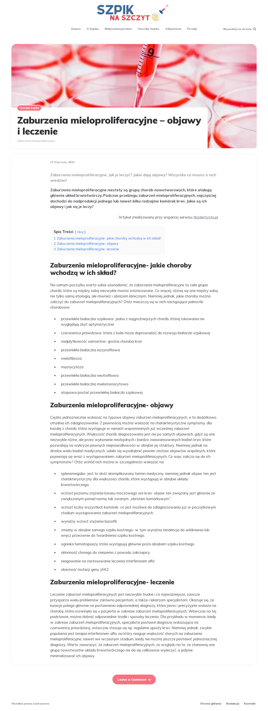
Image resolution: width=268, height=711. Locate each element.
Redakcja (232, 703)
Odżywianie (173, 29)
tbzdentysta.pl (205, 217)
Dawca (76, 29)
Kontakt (250, 703)
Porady (192, 29)
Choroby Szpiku (148, 29)
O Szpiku (93, 29)
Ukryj (80, 232)
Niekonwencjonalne (118, 29)
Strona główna (210, 703)
